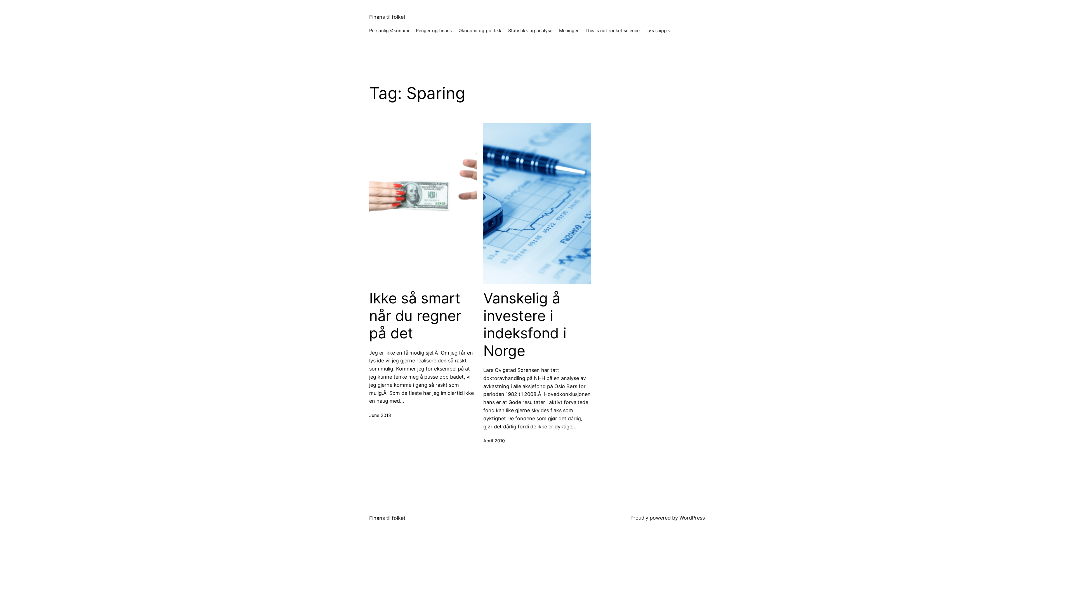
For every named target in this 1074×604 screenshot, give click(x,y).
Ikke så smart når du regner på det (415, 316)
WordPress (692, 518)
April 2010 (494, 440)
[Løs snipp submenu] (669, 30)
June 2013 (380, 415)
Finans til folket (387, 17)
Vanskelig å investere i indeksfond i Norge (524, 324)
